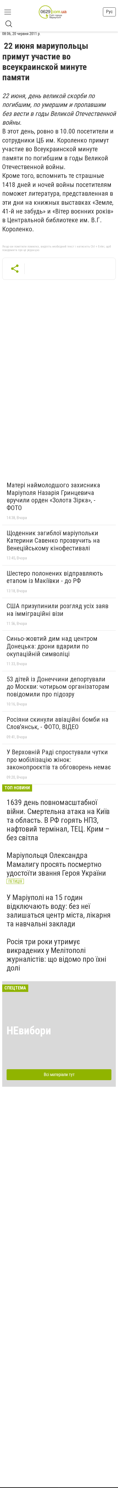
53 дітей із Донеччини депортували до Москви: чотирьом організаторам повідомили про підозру (58, 686)
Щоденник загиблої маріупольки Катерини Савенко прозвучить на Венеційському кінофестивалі (53, 540)
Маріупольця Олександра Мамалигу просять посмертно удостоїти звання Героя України (56, 864)
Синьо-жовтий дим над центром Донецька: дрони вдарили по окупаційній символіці (52, 646)
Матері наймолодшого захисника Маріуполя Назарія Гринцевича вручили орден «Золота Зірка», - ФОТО (53, 496)
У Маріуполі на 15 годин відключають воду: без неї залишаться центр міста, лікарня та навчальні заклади (59, 911)
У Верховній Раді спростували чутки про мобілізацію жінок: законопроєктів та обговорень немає (59, 759)
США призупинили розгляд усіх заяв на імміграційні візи (57, 610)
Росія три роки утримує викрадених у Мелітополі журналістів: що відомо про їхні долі (56, 955)
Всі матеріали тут (59, 1074)
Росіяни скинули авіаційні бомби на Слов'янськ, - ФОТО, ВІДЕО (57, 723)
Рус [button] (109, 11)
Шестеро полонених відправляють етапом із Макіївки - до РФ (55, 577)
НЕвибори (29, 1030)
